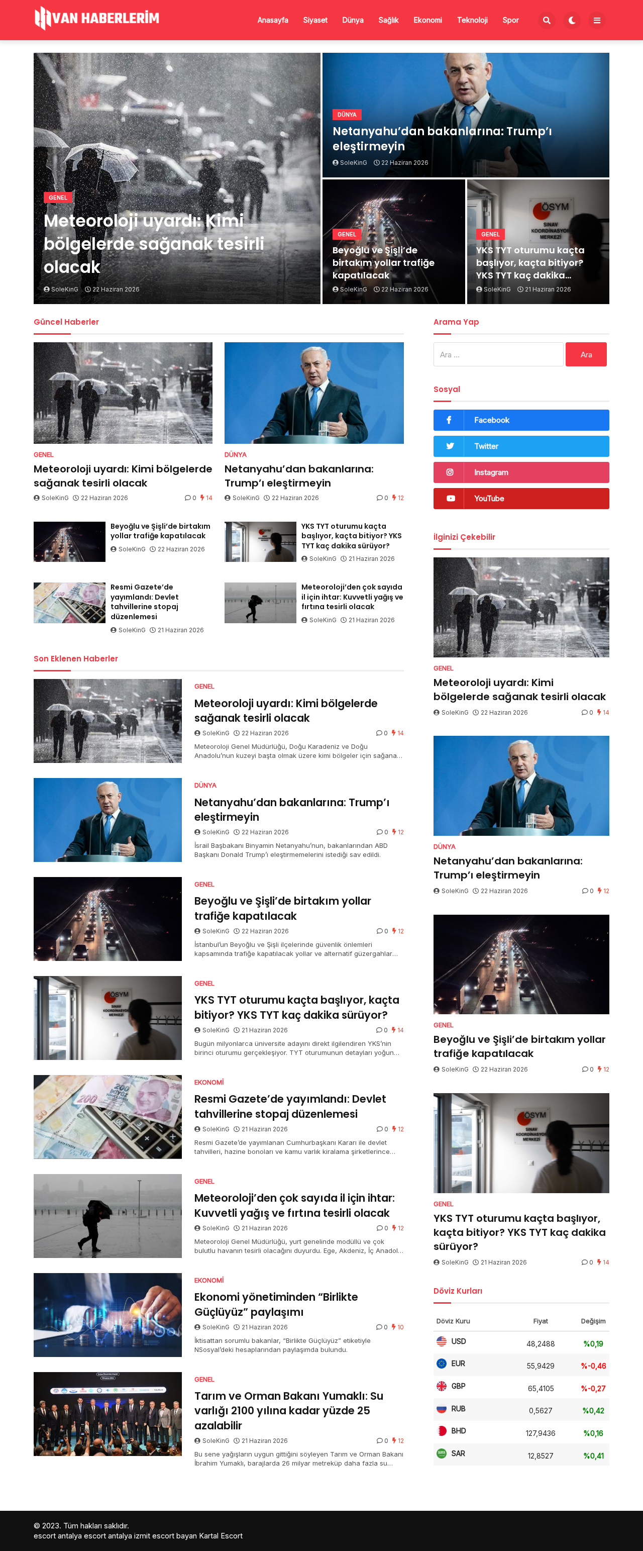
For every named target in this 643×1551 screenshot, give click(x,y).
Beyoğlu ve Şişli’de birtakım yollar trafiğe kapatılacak (384, 262)
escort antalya (58, 1535)
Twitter (486, 446)
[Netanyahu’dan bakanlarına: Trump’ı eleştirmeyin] (314, 393)
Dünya (353, 20)
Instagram (491, 472)
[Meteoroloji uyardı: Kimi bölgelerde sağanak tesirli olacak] (123, 393)
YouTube (489, 498)
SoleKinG (55, 498)
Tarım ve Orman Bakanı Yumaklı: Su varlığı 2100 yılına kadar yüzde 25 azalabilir (288, 1411)
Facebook (491, 420)
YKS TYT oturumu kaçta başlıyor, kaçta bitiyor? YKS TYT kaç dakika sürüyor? (530, 263)
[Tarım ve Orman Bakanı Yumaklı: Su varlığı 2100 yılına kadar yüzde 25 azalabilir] (108, 1414)
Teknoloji (472, 20)
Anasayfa (273, 20)
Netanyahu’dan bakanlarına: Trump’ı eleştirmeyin (442, 139)
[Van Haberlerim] (96, 19)
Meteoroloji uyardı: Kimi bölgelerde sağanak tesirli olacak (154, 244)
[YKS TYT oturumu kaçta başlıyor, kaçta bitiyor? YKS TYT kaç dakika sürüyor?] (260, 542)
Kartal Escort (221, 1535)
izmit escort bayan (165, 1535)
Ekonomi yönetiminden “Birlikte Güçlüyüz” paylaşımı (276, 1304)
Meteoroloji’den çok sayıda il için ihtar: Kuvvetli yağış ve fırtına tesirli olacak (352, 597)
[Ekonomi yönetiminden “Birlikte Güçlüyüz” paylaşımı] (108, 1315)
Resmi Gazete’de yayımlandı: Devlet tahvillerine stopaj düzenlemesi (145, 602)
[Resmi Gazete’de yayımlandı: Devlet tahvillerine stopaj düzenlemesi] (69, 603)
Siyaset (315, 20)
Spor (511, 20)
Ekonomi (428, 20)
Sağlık (389, 20)
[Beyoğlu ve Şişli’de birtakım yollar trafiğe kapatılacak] (69, 542)
